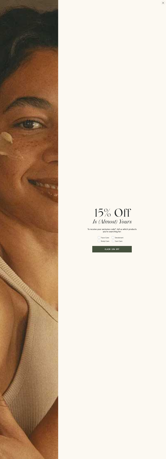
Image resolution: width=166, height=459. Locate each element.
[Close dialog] (163, 3)
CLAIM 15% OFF (112, 249)
